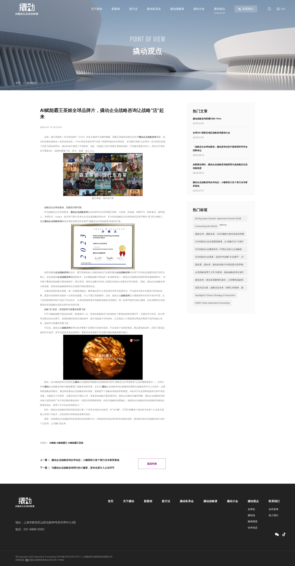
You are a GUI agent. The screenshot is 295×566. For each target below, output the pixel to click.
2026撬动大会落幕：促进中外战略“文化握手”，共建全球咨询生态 (219, 260)
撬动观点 (219, 8)
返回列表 (152, 463)
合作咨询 (273, 509)
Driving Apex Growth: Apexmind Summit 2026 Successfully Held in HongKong (218, 221)
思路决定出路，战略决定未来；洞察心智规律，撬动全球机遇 (219, 290)
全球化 (251, 509)
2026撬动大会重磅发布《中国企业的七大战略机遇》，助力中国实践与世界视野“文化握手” (218, 252)
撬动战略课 (177, 8)
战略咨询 (125, 295)
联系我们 (248, 8)
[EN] (279, 9)
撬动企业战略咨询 (147, 137)
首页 (17, 83)
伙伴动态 (252, 527)
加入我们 (273, 515)
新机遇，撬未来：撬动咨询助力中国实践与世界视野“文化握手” (219, 267)
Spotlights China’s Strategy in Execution (215, 295)
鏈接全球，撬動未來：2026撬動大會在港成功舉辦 (219, 234)
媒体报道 (32, 83)
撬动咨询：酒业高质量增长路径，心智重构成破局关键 (219, 283)
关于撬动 (96, 8)
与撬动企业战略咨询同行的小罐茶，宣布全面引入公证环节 (83, 467)
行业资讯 (252, 533)
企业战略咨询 (61, 272)
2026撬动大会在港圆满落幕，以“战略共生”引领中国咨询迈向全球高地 (219, 244)
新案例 (116, 8)
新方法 (133, 8)
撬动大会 (199, 8)
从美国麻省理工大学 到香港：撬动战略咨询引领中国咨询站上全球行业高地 (219, 275)
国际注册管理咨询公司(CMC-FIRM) (46, 560)
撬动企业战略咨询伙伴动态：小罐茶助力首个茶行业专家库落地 (85, 459)
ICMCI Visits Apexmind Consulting (212, 303)
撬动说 (251, 515)
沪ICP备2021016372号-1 (68, 556)
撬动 (77, 382)
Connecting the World (206, 226)
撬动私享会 (154, 8)
